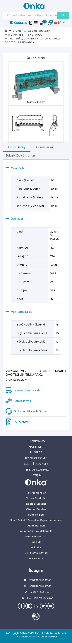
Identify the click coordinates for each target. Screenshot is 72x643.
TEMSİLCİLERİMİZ (36, 458)
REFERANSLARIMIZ (36, 469)
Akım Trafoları (36, 525)
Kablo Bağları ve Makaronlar (36, 530)
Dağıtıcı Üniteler (39, 30)
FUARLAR (36, 452)
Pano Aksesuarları (36, 536)
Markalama (36, 558)
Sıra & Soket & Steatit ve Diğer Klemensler (36, 520)
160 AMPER (15, 34)
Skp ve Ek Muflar (36, 498)
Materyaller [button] (18, 167)
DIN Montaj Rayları (36, 552)
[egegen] (36, 616)
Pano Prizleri (36, 514)
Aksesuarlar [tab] (44, 147)
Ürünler (18, 30)
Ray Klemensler (36, 492)
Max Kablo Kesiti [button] (21, 311)
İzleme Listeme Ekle (27, 390)
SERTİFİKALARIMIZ (36, 464)
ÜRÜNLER (20, 23)
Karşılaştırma (22, 401)
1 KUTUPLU (35, 34)
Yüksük (36, 541)
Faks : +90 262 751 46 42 (40, 598)
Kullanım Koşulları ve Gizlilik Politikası (36, 636)
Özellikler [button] (17, 218)
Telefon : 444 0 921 (40, 592)
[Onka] (36, 482)
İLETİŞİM (36, 475)
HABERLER (36, 446)
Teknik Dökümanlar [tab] (20, 155)
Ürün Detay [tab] (16, 147)
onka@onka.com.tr (40, 579)
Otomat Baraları (36, 509)
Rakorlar (36, 547)
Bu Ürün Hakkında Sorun (30, 411)
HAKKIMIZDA (36, 441)
